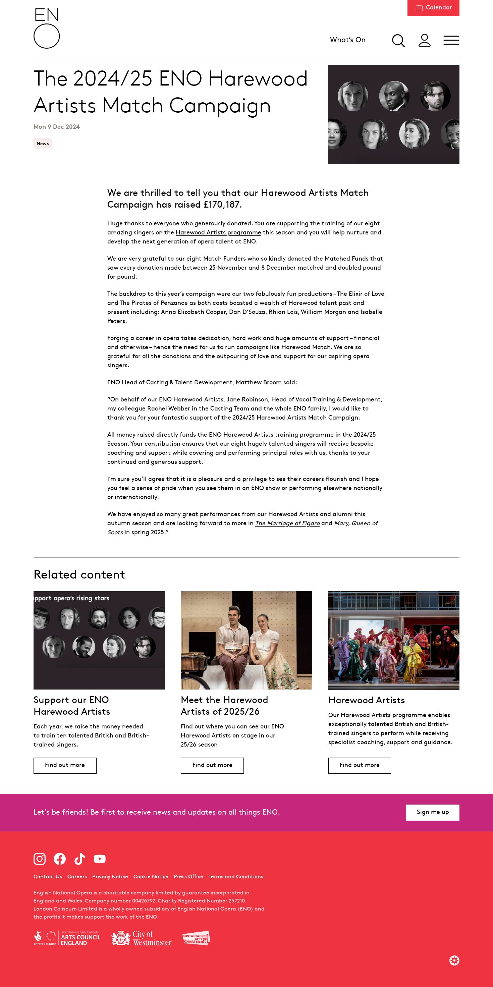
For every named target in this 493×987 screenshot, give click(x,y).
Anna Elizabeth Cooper (193, 312)
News (43, 143)
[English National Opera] (47, 28)
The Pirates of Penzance (154, 303)
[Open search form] (398, 40)
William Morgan (323, 312)
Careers (77, 877)
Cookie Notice (150, 877)
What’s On (348, 40)
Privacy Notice (110, 877)
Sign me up (433, 812)
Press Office (188, 877)
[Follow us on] (40, 859)
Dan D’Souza (247, 312)
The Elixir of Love (360, 294)
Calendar (439, 8)
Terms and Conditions (236, 877)
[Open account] (425, 40)
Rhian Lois (283, 312)
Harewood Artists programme (218, 233)
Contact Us (48, 877)
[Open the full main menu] (451, 40)
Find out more (70, 767)
